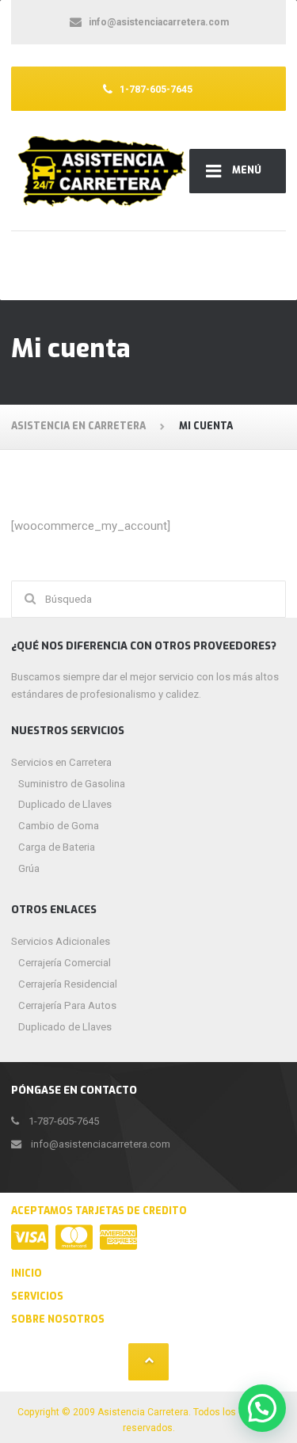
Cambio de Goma (58, 826)
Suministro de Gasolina (71, 784)
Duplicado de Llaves (65, 804)
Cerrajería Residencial (67, 984)
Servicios (37, 1296)
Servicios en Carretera (61, 762)
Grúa (29, 868)
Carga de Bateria (56, 847)
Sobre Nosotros (58, 1319)
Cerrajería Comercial (64, 963)
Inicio (26, 1273)
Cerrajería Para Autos (67, 1005)
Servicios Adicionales (60, 941)
